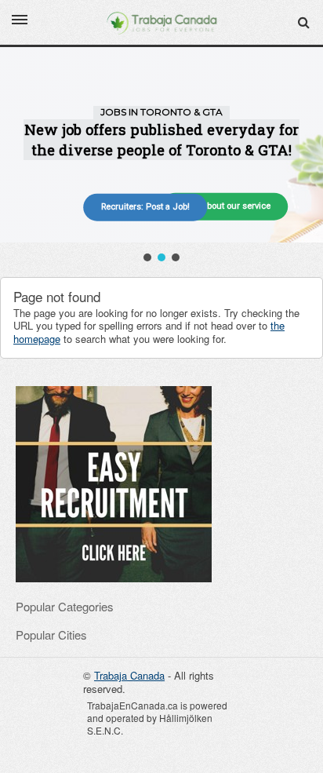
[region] (161, 155)
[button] (147, 257)
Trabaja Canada (129, 675)
